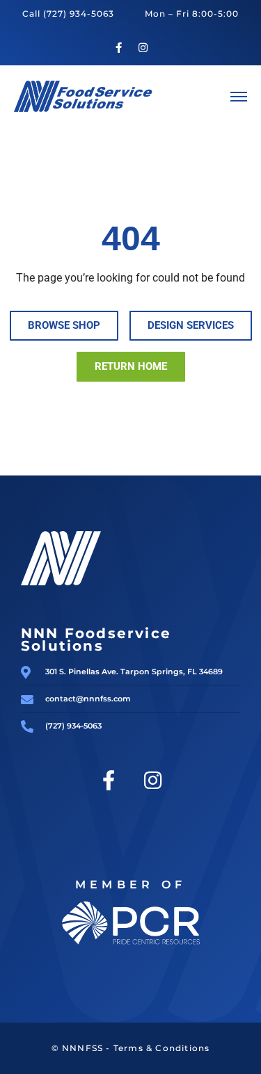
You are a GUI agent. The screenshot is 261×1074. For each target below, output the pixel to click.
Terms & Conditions (161, 1048)
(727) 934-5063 (78, 13)
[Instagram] (142, 48)
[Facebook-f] (118, 48)
